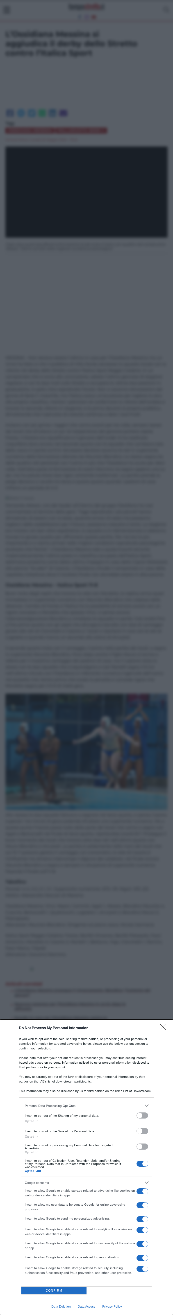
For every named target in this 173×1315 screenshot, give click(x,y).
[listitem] (86, 1105)
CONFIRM (54, 1290)
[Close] (164, 1028)
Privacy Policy (112, 1306)
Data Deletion (61, 1306)
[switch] (142, 1115)
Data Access (86, 1306)
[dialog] (86, 1167)
